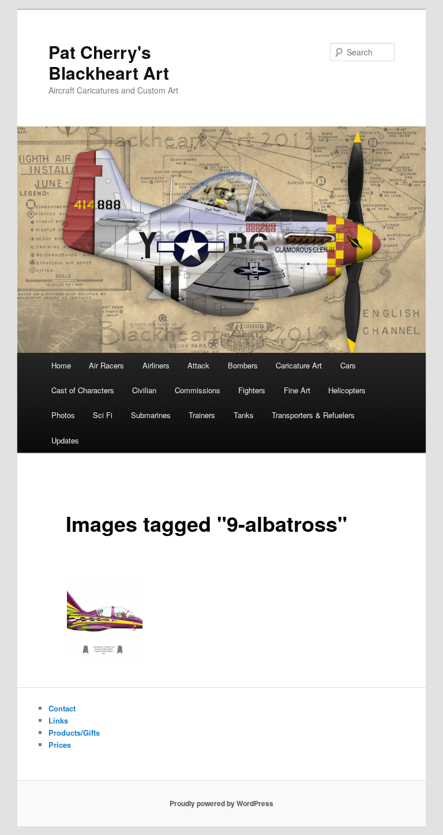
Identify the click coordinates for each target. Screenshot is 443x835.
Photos (63, 414)
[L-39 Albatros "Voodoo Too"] (104, 619)
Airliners (156, 365)
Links (58, 720)
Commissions (197, 390)
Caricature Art (299, 365)
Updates (65, 440)
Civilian (144, 390)
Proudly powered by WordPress (221, 803)
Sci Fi (102, 414)
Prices (59, 744)
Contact (62, 708)
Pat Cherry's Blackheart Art (108, 62)
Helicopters (347, 390)
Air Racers (106, 365)
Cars (348, 365)
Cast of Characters (82, 390)
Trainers (202, 414)
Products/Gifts (74, 732)
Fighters (251, 390)
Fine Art (297, 390)
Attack (198, 365)
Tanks (244, 414)
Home (61, 365)
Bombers (243, 365)
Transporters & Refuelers (313, 414)
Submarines (151, 414)
